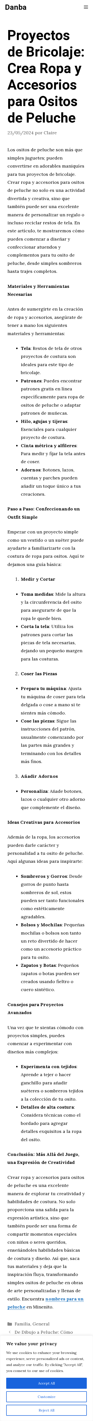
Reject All (46, 1410)
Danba (16, 7)
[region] (46, 1378)
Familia (22, 1324)
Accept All (46, 1383)
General (41, 1324)
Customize (47, 1396)
